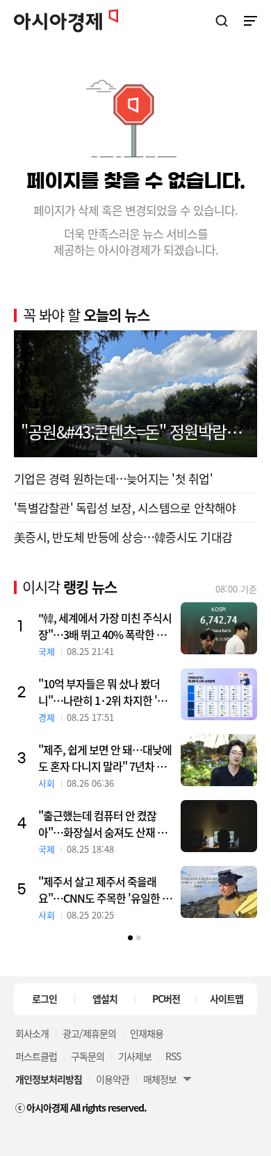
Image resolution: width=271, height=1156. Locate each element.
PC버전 (166, 998)
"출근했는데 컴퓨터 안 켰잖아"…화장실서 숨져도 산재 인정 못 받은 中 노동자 (102, 823)
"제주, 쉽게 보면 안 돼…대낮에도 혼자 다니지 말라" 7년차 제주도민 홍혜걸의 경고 (105, 757)
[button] (130, 937)
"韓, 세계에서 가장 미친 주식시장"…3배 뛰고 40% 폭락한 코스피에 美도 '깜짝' (105, 626)
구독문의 (87, 1056)
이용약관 (112, 1079)
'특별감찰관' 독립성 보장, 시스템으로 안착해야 (125, 507)
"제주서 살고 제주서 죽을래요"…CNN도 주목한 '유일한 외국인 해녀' (105, 889)
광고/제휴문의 (89, 1033)
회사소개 (32, 1033)
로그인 (44, 998)
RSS (173, 1056)
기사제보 (134, 1056)
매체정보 (159, 1079)
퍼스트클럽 (36, 1056)
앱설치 (104, 998)
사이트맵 (226, 998)
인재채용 (146, 1033)
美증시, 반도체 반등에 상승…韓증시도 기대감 (123, 536)
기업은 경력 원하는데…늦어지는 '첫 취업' (113, 478)
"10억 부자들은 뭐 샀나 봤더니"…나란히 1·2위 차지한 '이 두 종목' (102, 691)
